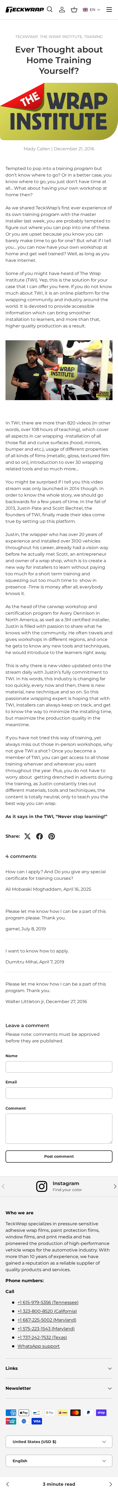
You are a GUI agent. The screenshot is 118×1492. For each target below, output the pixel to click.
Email (11, 1082)
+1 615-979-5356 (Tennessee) (48, 1302)
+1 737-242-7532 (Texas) (42, 1337)
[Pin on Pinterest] (52, 836)
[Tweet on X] (27, 836)
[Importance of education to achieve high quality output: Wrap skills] (110, 1484)
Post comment (59, 1156)
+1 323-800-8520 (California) (47, 1311)
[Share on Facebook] (39, 836)
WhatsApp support (39, 1346)
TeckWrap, (27, 36)
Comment (15, 1108)
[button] (91, 9)
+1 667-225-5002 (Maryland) (47, 1320)
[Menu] (109, 10)
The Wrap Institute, (62, 36)
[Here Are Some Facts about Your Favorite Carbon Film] (7, 1484)
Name (11, 1055)
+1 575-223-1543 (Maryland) (46, 1328)
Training (93, 36)
